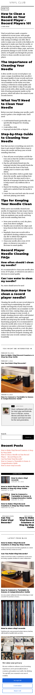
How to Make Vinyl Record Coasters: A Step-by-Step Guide (17, 356)
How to (5, 9)
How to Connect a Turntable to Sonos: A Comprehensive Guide (17, 398)
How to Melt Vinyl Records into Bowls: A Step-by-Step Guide (15, 487)
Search (3, 434)
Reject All (17, 691)
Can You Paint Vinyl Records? (13, 363)
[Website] (12, 423)
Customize (18, 686)
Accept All (17, 680)
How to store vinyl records (11, 465)
